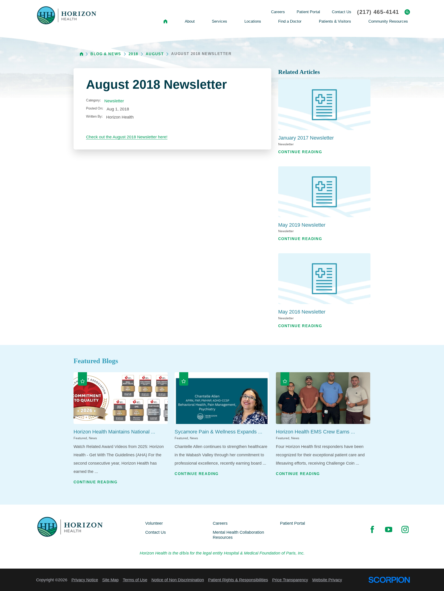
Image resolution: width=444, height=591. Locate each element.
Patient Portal (292, 523)
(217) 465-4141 (378, 12)
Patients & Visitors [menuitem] (335, 21)
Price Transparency (290, 580)
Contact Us (155, 532)
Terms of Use (135, 580)
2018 (133, 54)
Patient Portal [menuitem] (308, 12)
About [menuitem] (190, 21)
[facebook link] (372, 529)
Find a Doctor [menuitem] (290, 21)
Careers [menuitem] (278, 12)
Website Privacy (327, 580)
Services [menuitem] (219, 21)
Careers (220, 523)
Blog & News (105, 54)
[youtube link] (388, 529)
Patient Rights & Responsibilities (238, 580)
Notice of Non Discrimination (177, 580)
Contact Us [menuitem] (341, 12)
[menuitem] (165, 21)
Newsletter (114, 101)
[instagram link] (405, 529)
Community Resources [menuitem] (388, 21)
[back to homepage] (81, 54)
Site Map (110, 580)
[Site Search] (407, 12)
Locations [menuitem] (252, 21)
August (155, 54)
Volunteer (154, 523)
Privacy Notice (84, 580)
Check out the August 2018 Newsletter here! (126, 137)
